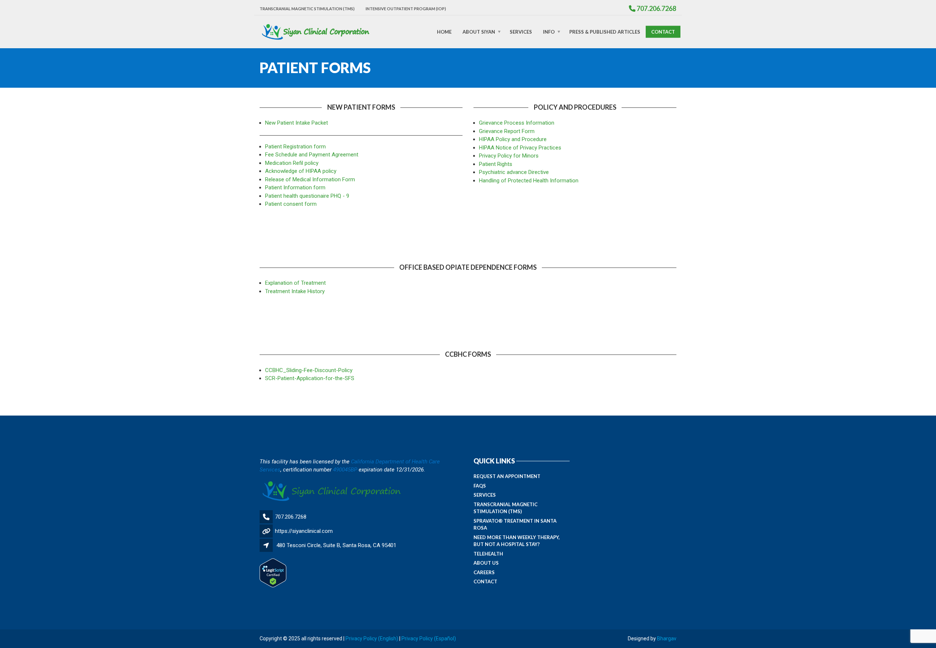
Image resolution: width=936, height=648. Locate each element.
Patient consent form (291, 204)
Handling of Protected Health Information (528, 180)
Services (521, 31)
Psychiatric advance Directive (514, 172)
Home (444, 31)
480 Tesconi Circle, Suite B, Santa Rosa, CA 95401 (336, 545)
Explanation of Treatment (295, 283)
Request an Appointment (506, 476)
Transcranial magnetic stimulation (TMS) (307, 8)
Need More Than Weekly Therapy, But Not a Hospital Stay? (516, 540)
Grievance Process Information (516, 123)
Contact (663, 31)
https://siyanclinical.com (304, 531)
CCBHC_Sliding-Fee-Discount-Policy (308, 370)
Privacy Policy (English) (372, 638)
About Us (486, 563)
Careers (484, 572)
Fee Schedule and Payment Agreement (311, 154)
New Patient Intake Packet (296, 123)
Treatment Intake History (295, 291)
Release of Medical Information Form (310, 179)
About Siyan (479, 31)
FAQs (479, 486)
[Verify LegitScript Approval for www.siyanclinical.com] (273, 572)
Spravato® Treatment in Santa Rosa (514, 524)
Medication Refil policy (291, 163)
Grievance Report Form (507, 131)
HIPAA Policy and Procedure (513, 139)
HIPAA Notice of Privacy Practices (520, 147)
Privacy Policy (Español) (428, 638)
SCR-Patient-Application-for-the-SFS (309, 378)
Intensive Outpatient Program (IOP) (406, 8)
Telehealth (488, 554)
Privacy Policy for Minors (509, 155)
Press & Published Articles (604, 31)
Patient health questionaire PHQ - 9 (307, 196)
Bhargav (666, 638)
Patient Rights (495, 164)
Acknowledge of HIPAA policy (300, 171)
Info (549, 31)
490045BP (345, 469)
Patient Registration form (295, 146)
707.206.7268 (290, 517)
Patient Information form (295, 187)
